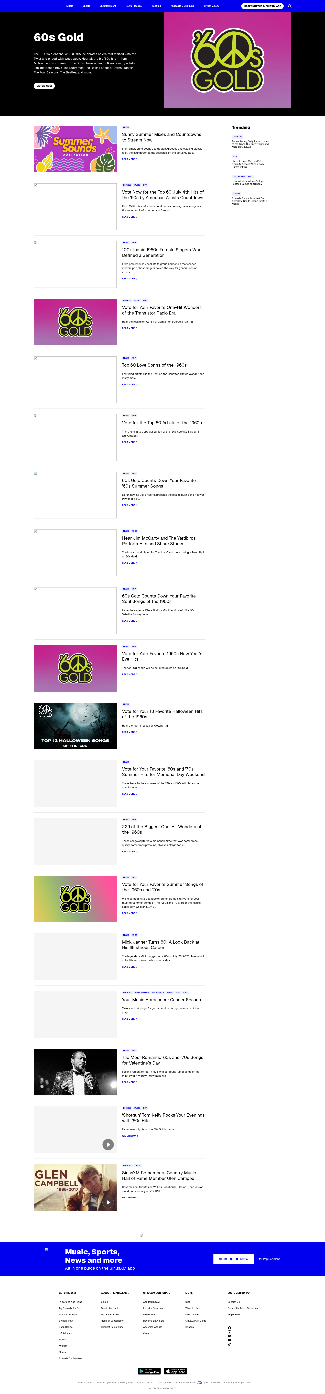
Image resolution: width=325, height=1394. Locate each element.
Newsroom (149, 1314)
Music (69, 5)
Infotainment (66, 1333)
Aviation (63, 1345)
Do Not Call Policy (164, 1382)
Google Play (149, 1371)
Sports (86, 5)
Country (127, 993)
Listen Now (44, 85)
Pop (145, 185)
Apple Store (175, 1371)
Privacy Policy (127, 1382)
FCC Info (228, 1382)
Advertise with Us (152, 1327)
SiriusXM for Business (70, 1358)
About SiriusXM (151, 1301)
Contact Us (234, 1301)
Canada (189, 1327)
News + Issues (134, 5)
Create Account (109, 1308)
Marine (62, 1339)
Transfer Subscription (112, 1320)
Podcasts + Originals (182, 5)
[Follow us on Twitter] (231, 1336)
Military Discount (68, 1314)
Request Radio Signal (112, 1327)
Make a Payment (110, 1314)
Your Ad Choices (145, 1382)
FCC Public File (213, 1382)
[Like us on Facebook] (231, 1328)
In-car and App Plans (70, 1301)
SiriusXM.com (211, 5)
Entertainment (108, 5)
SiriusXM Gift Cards (195, 1320)
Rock (134, 531)
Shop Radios (65, 1327)
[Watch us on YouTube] (231, 1340)
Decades (127, 185)
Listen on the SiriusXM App (262, 6)
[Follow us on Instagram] (231, 1332)
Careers (147, 1333)
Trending (156, 5)
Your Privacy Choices (186, 1382)
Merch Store (192, 1314)
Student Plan (66, 1320)
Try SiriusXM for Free (70, 1308)
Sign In (105, 1301)
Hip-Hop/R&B (158, 993)
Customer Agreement (106, 1382)
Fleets (62, 1352)
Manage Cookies (243, 1382)
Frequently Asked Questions (243, 1308)
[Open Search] (290, 6)
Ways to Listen (193, 1308)
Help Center (234, 1314)
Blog (187, 1301)
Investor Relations (153, 1308)
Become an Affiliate (153, 1320)
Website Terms (85, 1382)
